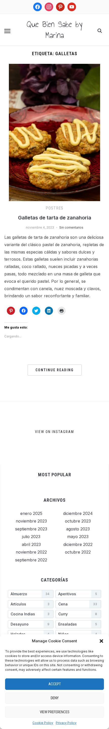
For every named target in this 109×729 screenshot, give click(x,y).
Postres (54, 208)
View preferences (54, 712)
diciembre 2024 (78, 513)
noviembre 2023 (31, 521)
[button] (101, 641)
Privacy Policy (66, 723)
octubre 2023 (78, 521)
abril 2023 (31, 544)
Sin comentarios (71, 227)
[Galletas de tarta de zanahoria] (54, 66)
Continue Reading (54, 370)
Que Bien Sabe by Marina (54, 30)
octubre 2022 (78, 552)
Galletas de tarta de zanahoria (54, 218)
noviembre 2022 (31, 552)
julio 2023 (31, 536)
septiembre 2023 (31, 528)
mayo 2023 (77, 536)
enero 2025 (31, 513)
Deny (55, 698)
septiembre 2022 (31, 559)
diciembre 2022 (78, 544)
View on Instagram (54, 432)
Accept (54, 684)
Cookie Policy (42, 723)
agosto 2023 (78, 528)
